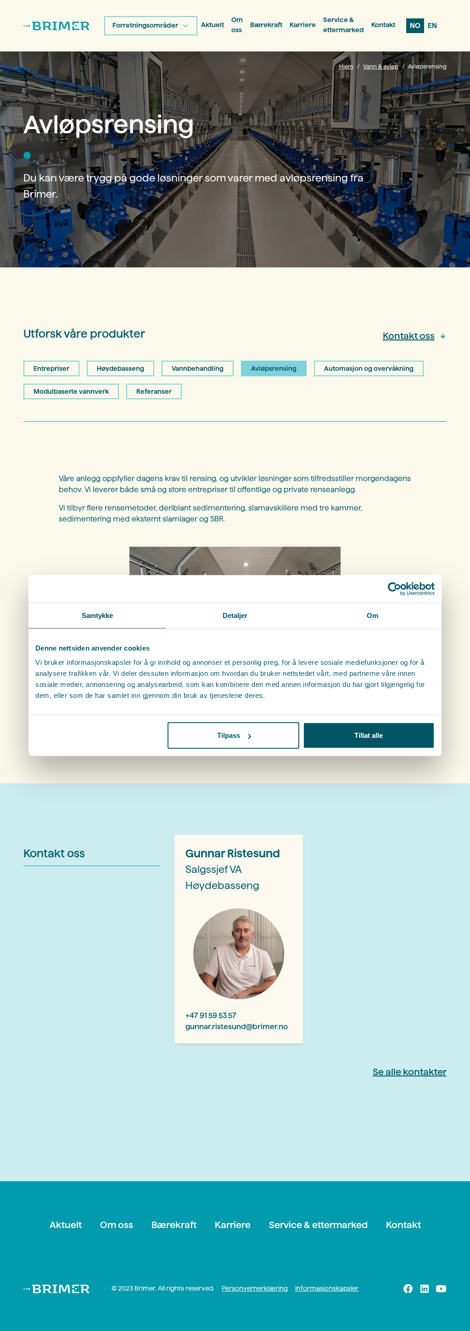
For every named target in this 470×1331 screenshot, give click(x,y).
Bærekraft (266, 24)
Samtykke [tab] (97, 615)
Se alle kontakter (410, 1072)
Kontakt (383, 24)
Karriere (303, 24)
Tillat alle (368, 735)
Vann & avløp (380, 66)
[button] (150, 25)
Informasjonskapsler (326, 1288)
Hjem (346, 66)
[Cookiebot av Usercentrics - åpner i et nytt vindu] (394, 588)
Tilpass (228, 735)
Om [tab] (372, 615)
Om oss (237, 25)
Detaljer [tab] (235, 615)
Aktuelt (212, 24)
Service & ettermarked (343, 25)
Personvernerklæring (255, 1288)
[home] (56, 25)
